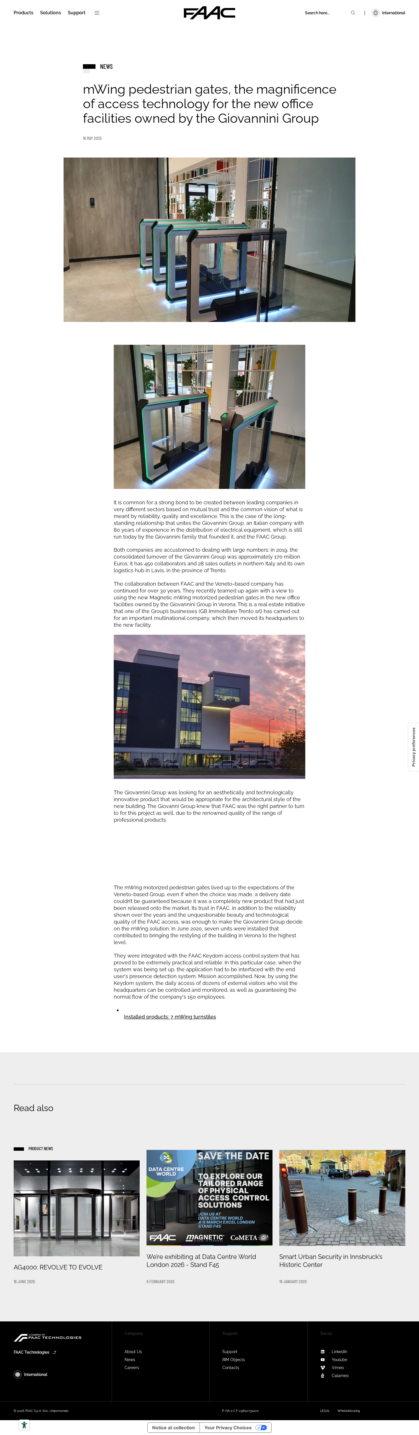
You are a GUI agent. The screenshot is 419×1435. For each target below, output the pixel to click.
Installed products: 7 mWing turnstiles (170, 1017)
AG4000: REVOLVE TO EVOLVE (58, 1267)
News (130, 1359)
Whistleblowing (348, 1411)
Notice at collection (173, 1427)
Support (229, 1351)
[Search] (353, 12)
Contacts (230, 1367)
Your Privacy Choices (228, 1427)
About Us (133, 1351)
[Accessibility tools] (24, 1425)
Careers (132, 1367)
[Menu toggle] (96, 12)
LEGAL (325, 1411)
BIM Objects (233, 1359)
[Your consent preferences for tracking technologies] (413, 747)
